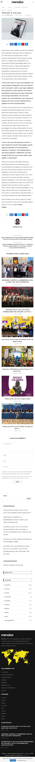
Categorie (4, 694)
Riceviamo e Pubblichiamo (8, 687)
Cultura (9, 7)
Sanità (18, 612)
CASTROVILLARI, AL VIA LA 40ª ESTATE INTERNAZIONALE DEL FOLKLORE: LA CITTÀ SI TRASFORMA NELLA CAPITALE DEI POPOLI (17, 743)
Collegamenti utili (7, 668)
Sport (18, 616)
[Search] (33, 2)
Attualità (18, 585)
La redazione (4, 672)
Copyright (3, 680)
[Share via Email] (26, 44)
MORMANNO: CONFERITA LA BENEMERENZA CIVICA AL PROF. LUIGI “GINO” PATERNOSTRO (15, 519)
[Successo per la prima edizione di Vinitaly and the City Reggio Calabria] (17, 326)
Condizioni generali (6, 677)
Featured (18, 601)
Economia (18, 597)
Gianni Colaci (9, 15)
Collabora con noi (6, 685)
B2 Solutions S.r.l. (26, 755)
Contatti (3, 690)
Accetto (13, 760)
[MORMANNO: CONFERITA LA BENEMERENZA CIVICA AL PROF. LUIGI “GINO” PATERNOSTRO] (17, 267)
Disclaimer (4, 682)
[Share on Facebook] (15, 44)
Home (3, 7)
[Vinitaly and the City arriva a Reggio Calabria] (17, 386)
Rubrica (18, 608)
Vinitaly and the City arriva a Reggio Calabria (18, 399)
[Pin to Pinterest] (22, 44)
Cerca (5, 496)
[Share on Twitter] (19, 44)
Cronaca (18, 589)
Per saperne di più (21, 760)
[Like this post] (12, 44)
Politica (18, 604)
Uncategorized (18, 620)
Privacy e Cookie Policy (7, 674)
